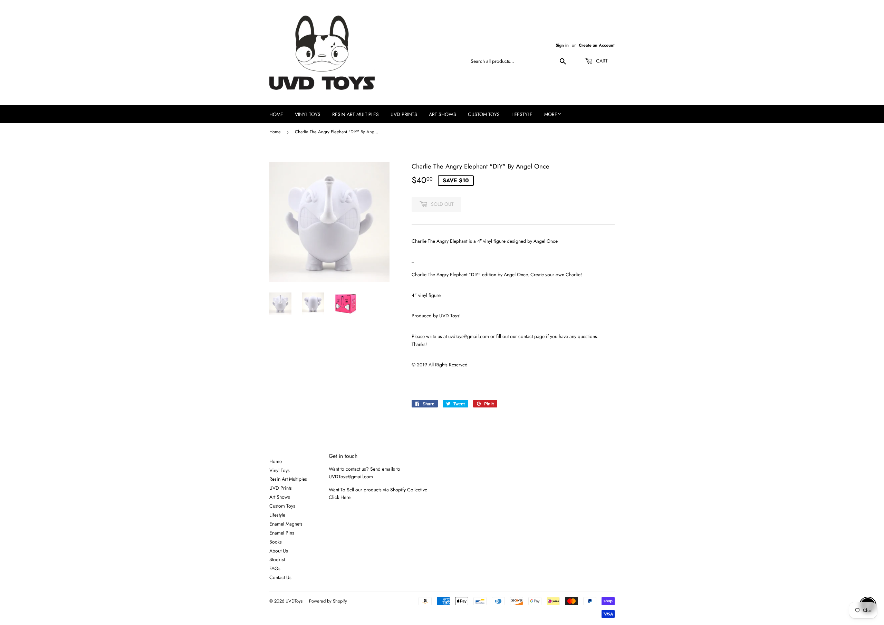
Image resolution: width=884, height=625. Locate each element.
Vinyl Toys (307, 114)
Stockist (277, 559)
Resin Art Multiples (355, 114)
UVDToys (294, 601)
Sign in (562, 45)
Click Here (339, 497)
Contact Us (280, 577)
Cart (601, 60)
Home (276, 114)
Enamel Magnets (285, 523)
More (550, 114)
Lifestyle (521, 114)
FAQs (274, 568)
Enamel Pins (281, 532)
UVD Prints (404, 114)
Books (275, 541)
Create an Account (597, 45)
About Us (278, 550)
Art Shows (442, 114)
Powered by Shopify (328, 601)
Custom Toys (484, 114)
